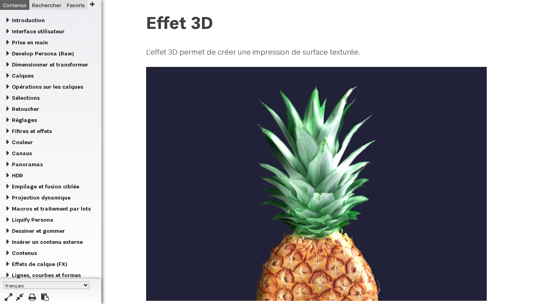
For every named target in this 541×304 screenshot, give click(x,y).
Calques (23, 75)
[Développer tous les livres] (8, 297)
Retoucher (25, 108)
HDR (17, 175)
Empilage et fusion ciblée (45, 186)
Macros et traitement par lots (51, 208)
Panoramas (27, 164)
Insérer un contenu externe (47, 241)
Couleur (22, 142)
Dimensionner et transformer (50, 64)
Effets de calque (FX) (39, 264)
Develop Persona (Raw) (43, 53)
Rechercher (46, 5)
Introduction (28, 20)
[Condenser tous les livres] (19, 297)
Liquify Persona (32, 219)
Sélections (26, 97)
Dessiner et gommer (38, 230)
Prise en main (30, 42)
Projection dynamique (41, 197)
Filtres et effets (32, 131)
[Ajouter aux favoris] (92, 4)
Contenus (15, 5)
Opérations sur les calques (47, 86)
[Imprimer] (32, 297)
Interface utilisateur (38, 31)
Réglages (24, 120)
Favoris (76, 5)
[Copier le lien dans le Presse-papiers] (45, 297)
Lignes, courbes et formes (46, 275)
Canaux (22, 153)
